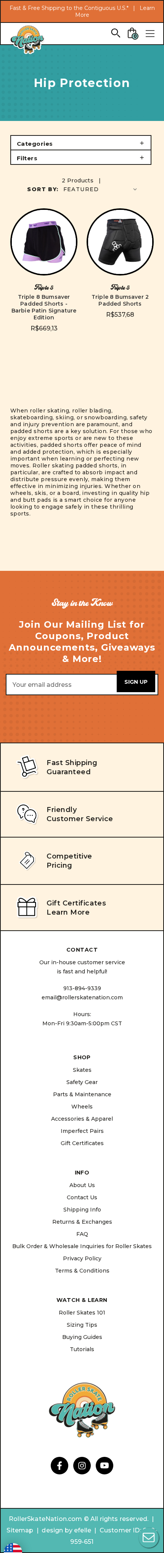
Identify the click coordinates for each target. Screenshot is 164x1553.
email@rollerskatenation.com (82, 997)
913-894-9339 (82, 988)
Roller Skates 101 (82, 1312)
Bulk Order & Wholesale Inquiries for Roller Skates (82, 1246)
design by (57, 1530)
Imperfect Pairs (82, 1131)
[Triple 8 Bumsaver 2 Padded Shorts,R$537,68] (120, 242)
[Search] (115, 32)
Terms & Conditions (82, 1270)
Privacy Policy (82, 1258)
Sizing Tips (82, 1324)
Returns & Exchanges (82, 1221)
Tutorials (82, 1349)
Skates (82, 1069)
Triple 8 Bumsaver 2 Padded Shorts (120, 300)
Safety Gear (82, 1082)
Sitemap (19, 1530)
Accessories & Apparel (82, 1118)
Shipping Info (82, 1209)
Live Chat (148, 1537)
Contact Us (82, 1197)
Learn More (68, 912)
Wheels (82, 1106)
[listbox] (100, 189)
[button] (80, 142)
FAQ (82, 1234)
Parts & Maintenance (82, 1094)
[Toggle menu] (150, 33)
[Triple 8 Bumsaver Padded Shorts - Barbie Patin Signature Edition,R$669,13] (44, 242)
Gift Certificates (82, 1143)
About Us (82, 1185)
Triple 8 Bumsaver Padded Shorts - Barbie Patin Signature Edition (44, 307)
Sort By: (42, 189)
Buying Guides (82, 1337)
